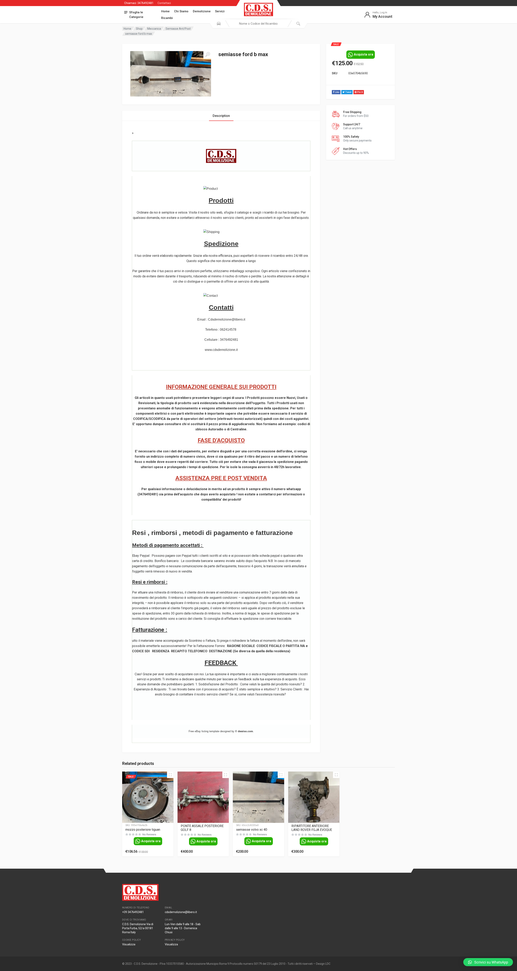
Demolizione (202, 11)
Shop (139, 28)
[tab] (221, 116)
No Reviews (149, 834)
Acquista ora (363, 54)
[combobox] (258, 23)
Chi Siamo (181, 11)
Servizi (220, 11)
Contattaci (164, 3)
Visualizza (128, 944)
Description (221, 116)
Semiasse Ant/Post (178, 28)
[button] (488, 962)
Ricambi (167, 18)
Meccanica (154, 28)
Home (165, 11)
